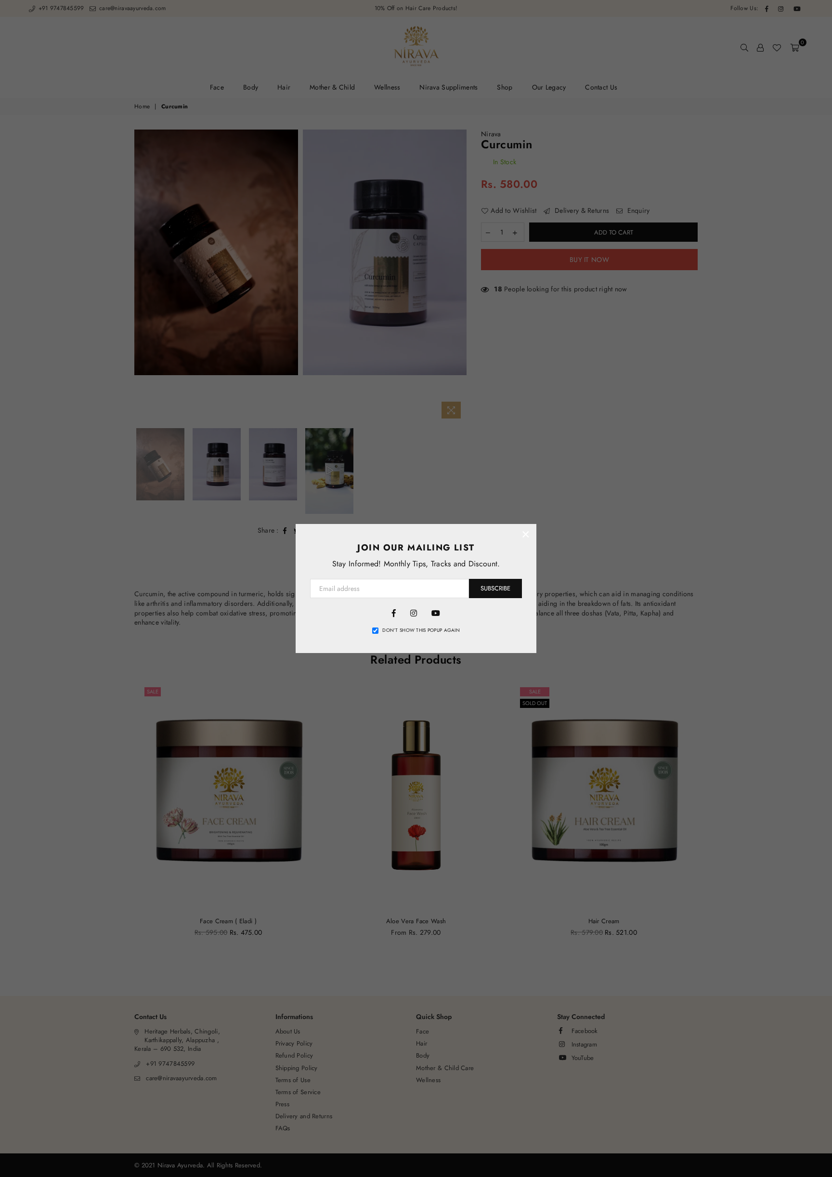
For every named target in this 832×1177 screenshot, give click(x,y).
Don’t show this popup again (421, 630)
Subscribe (495, 588)
